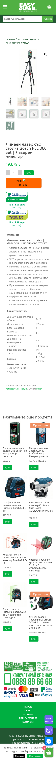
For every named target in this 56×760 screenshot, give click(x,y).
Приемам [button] (19, 756)
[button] (45, 54)
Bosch (39, 388)
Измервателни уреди (17, 42)
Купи (28, 172)
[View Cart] (49, 7)
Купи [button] (7, 467)
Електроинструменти (27, 39)
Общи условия (34, 756)
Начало (10, 39)
